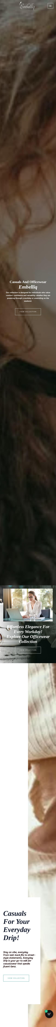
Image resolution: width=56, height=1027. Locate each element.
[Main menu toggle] (50, 6)
